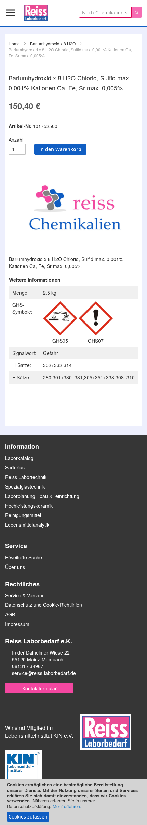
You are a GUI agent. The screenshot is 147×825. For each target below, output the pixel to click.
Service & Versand (25, 595)
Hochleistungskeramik (29, 505)
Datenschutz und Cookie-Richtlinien (43, 604)
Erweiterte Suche (23, 557)
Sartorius (15, 467)
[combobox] (105, 12)
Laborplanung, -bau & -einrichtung (42, 496)
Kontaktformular (39, 688)
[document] (73, 802)
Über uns (15, 567)
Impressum (17, 623)
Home (14, 43)
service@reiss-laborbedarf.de (44, 673)
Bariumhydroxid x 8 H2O (53, 43)
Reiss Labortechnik (25, 477)
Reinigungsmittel (23, 515)
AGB (10, 614)
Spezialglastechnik (25, 486)
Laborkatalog (19, 457)
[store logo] (36, 11)
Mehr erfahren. (67, 806)
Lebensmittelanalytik (27, 524)
